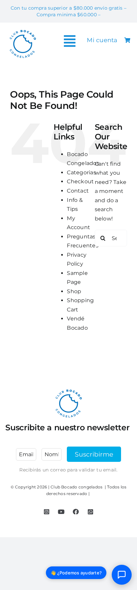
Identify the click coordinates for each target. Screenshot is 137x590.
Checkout (80, 181)
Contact (78, 191)
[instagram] (46, 511)
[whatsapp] (90, 511)
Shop (74, 291)
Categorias (81, 172)
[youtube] (61, 511)
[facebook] (75, 511)
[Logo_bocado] (23, 30)
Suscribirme (94, 454)
